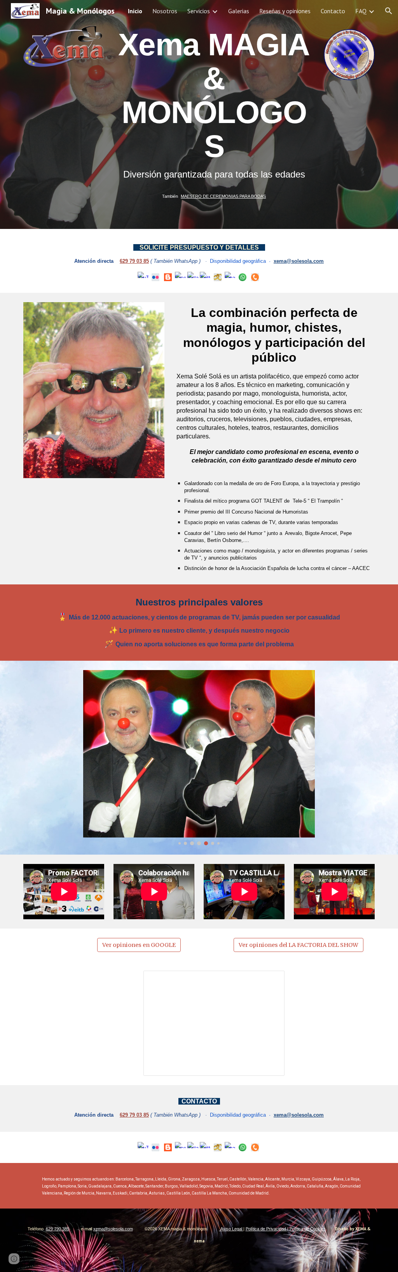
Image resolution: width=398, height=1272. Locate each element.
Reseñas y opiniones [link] (285, 11)
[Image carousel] (198, 757)
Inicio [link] (135, 11)
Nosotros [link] (164, 11)
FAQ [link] (361, 11)
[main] (214, 114)
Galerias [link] (238, 11)
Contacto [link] (333, 11)
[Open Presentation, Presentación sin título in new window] (270, 981)
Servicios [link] (198, 11)
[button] (388, 11)
